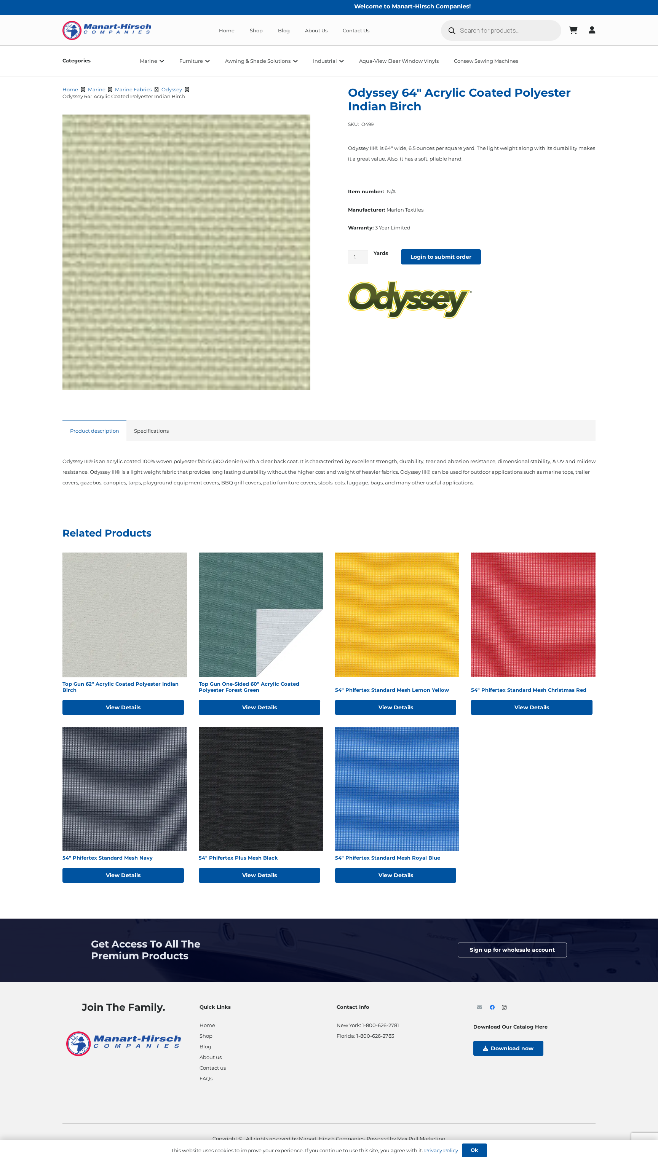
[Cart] (573, 30)
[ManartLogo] (106, 30)
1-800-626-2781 (380, 1025)
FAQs (206, 1078)
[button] (160, 61)
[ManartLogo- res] (123, 1042)
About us (211, 1057)
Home (70, 89)
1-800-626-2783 (375, 1036)
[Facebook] (492, 1008)
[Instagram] (504, 1008)
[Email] (479, 1008)
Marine (96, 89)
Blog (205, 1046)
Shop (206, 1036)
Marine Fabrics (133, 89)
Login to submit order (440, 256)
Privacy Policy (441, 1150)
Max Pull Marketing (421, 1139)
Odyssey (171, 89)
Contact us (213, 1068)
